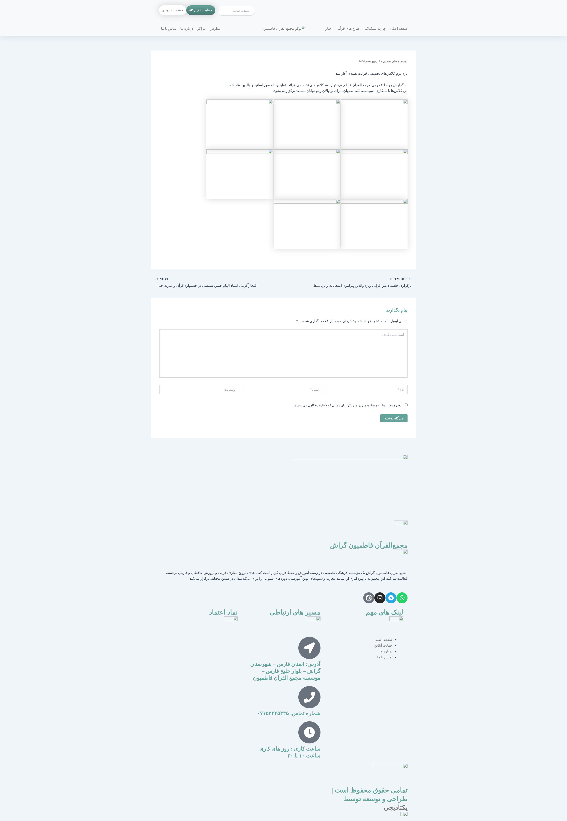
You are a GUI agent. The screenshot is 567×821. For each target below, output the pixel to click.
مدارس (215, 28)
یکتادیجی (396, 807)
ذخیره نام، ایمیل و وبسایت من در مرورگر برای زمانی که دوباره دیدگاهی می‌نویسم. (348, 405)
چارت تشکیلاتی (374, 28)
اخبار (328, 28)
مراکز (201, 28)
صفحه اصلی (399, 28)
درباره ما (186, 28)
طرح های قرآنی (347, 28)
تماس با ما (168, 28)
